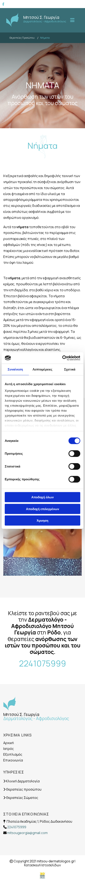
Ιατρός (8, 748)
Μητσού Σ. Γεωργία (41, 17)
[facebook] (3, 4)
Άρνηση (42, 520)
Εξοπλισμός (12, 754)
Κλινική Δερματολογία (21, 781)
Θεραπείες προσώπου (22, 789)
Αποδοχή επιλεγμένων (42, 509)
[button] (72, 20)
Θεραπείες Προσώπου (22, 38)
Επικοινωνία (13, 760)
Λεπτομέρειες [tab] (42, 369)
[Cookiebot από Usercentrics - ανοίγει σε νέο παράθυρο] (62, 358)
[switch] (74, 453)
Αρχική (8, 743)
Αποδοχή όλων (42, 497)
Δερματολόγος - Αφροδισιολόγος (44, 21)
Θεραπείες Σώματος (20, 797)
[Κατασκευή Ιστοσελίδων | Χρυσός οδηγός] (42, 875)
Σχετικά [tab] (69, 369)
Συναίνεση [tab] (15, 369)
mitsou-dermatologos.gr (55, 861)
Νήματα (45, 38)
